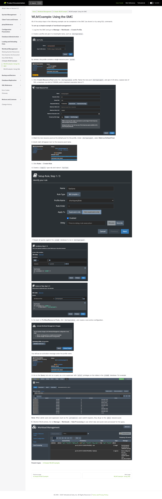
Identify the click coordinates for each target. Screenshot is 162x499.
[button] (20, 14)
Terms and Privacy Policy (100, 495)
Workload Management (44, 11)
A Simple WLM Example (60, 11)
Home (34, 11)
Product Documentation (16, 3)
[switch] (152, 3)
